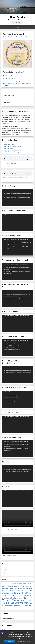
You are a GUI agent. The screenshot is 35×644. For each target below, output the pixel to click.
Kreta (12, 591)
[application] (17, 197)
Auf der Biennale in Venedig (11, 152)
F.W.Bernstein (28, 586)
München (11, 593)
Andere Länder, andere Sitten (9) (12, 150)
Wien (27, 605)
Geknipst (6, 570)
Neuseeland (20, 593)
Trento (26, 601)
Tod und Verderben (13, 600)
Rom (4, 598)
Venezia (23, 603)
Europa (22, 586)
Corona (10, 586)
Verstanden (9, 641)
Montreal (5, 593)
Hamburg (18, 588)
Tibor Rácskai (17, 17)
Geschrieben (7, 572)
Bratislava (8, 584)
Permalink (5, 85)
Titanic (25, 597)
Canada (4, 586)
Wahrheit (22, 606)
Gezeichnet (6, 83)
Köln (21, 591)
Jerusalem (28, 588)
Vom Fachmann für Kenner (17, 604)
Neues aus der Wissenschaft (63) (13, 146)
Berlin (3, 584)
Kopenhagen (6, 591)
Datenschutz (7, 629)
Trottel (5, 602)
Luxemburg (25, 591)
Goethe (12, 588)
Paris (15, 595)
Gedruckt (6, 568)
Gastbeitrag (5, 588)
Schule (8, 598)
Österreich (4, 608)
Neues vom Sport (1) (9, 148)
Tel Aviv (20, 598)
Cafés (29, 583)
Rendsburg (27, 595)
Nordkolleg (9, 596)
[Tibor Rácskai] (17, 13)
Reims (21, 596)
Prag (19, 595)
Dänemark (16, 586)
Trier (30, 601)
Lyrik (30, 590)
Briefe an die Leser (18, 583)
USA (10, 603)
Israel (23, 588)
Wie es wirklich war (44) (10, 144)
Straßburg (14, 598)
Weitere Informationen (23, 641)
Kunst (17, 590)
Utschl (15, 602)
